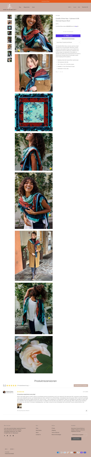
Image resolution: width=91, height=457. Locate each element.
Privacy (53, 428)
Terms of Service (55, 432)
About (33, 7)
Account (74, 7)
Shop (20, 7)
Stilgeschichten (27, 7)
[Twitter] (60, 71)
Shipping (54, 430)
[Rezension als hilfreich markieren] (86, 411)
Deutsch (12, 449)
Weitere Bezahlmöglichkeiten (68, 38)
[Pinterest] (13, 435)
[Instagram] (10, 435)
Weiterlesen (15, 432)
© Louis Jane (7, 451)
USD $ (69, 7)
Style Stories (38, 430)
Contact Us (38, 434)
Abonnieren (76, 438)
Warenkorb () (85, 7)
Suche (79, 7)
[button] (29, 385)
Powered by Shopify (9, 453)
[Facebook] (58, 71)
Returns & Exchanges (56, 434)
